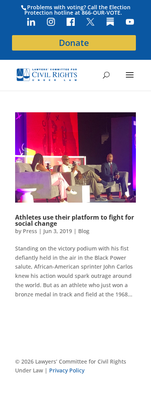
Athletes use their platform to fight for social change (74, 220)
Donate (74, 43)
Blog (83, 231)
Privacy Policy (66, 370)
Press (30, 231)
